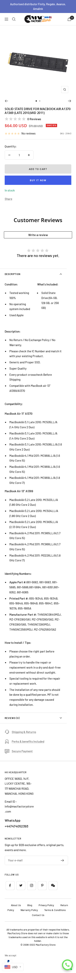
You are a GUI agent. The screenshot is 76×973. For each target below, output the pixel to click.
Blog (29, 905)
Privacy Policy (46, 905)
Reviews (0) (12, 718)
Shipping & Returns (24, 732)
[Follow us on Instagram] (31, 885)
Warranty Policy (29, 910)
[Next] (69, 101)
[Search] (14, 19)
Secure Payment (22, 751)
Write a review (38, 235)
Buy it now (38, 180)
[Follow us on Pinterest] (42, 885)
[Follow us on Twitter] (20, 885)
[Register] (62, 860)
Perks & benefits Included (28, 741)
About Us (16, 905)
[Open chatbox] (67, 964)
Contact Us (38, 915)
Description (12, 274)
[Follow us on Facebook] (10, 885)
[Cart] (69, 19)
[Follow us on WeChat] (53, 885)
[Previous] (6, 101)
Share (8, 199)
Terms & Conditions (55, 910)
